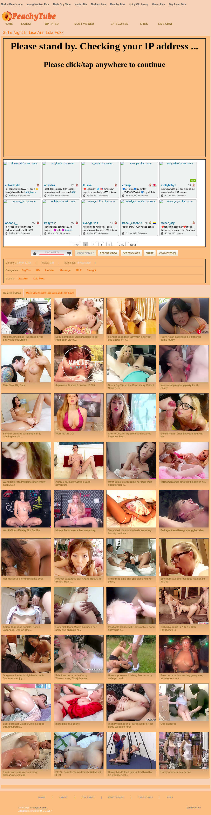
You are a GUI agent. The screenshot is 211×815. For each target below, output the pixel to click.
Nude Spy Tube (62, 4)
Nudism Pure (98, 4)
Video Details (85, 253)
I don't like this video (69, 253)
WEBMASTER (194, 807)
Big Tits (26, 270)
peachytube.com (38, 807)
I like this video (34, 253)
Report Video (108, 253)
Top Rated (51, 23)
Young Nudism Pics (38, 4)
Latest (26, 23)
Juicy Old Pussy (138, 4)
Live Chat (165, 23)
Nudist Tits (81, 4)
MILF (78, 270)
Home (9, 23)
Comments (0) (167, 253)
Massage (65, 270)
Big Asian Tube (177, 4)
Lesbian (49, 270)
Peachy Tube (117, 4)
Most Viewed (84, 23)
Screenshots (131, 253)
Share (150, 253)
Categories (119, 23)
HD (38, 270)
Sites (144, 23)
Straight (91, 270)
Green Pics (158, 4)
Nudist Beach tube (12, 4)
